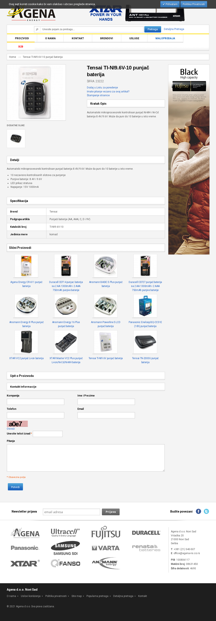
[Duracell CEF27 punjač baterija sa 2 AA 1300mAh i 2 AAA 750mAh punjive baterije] (145, 266)
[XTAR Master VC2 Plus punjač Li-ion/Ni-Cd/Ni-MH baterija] (66, 342)
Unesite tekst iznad (18, 433)
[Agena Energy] (31, 12)
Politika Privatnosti (194, 4)
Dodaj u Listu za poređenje (102, 87)
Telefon (11, 408)
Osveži (11, 428)
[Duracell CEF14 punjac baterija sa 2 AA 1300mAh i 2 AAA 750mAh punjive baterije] (66, 266)
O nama (11, 596)
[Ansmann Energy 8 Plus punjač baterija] (26, 306)
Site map (77, 596)
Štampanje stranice (98, 95)
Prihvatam (171, 4)
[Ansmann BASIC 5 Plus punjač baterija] (105, 266)
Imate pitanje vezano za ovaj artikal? (108, 91)
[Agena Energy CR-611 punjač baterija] (26, 266)
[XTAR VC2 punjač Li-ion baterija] (26, 342)
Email (80, 408)
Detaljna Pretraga (174, 29)
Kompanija (13, 395)
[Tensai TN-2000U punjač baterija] (145, 342)
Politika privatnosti (56, 596)
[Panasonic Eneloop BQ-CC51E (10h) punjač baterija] (145, 306)
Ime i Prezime (86, 395)
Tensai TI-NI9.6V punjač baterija (106, 358)
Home (12, 56)
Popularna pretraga (97, 596)
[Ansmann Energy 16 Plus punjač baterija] (66, 306)
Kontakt (142, 596)
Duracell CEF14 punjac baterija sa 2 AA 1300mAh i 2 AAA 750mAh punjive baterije (66, 286)
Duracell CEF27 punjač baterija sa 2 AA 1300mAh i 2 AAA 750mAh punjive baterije (145, 286)
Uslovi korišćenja (30, 596)
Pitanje (11, 441)
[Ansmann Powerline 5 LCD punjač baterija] (105, 306)
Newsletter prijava (24, 511)
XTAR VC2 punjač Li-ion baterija (26, 358)
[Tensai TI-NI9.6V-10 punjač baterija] (35, 66)
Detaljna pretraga (123, 596)
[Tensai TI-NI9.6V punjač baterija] (105, 342)
